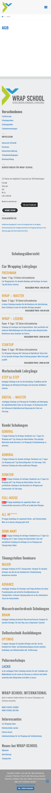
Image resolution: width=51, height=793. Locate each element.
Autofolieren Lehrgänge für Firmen (11, 224)
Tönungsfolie (6, 758)
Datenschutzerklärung (9, 151)
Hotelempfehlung (8, 159)
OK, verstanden (25, 788)
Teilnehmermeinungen (9, 128)
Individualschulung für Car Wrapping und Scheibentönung (22, 736)
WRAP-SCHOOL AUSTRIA (10, 710)
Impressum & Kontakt (9, 142)
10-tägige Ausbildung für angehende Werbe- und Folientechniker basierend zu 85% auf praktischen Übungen (23, 502)
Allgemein (5, 750)
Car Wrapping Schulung (34, 227)
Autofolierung (6, 754)
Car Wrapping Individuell (20, 227)
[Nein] (47, 781)
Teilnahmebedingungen (10, 155)
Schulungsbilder (7, 124)
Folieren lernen (7, 732)
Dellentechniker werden (10, 728)
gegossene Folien (12, 231)
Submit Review (10, 210)
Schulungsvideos (7, 120)
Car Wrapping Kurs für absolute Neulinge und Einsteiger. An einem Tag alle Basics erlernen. (25, 280)
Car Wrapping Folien (26, 224)
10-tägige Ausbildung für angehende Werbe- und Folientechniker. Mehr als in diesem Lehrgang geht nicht (24, 518)
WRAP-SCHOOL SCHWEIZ (10, 707)
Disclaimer (5, 147)
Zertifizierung (6, 116)
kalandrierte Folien (22, 231)
